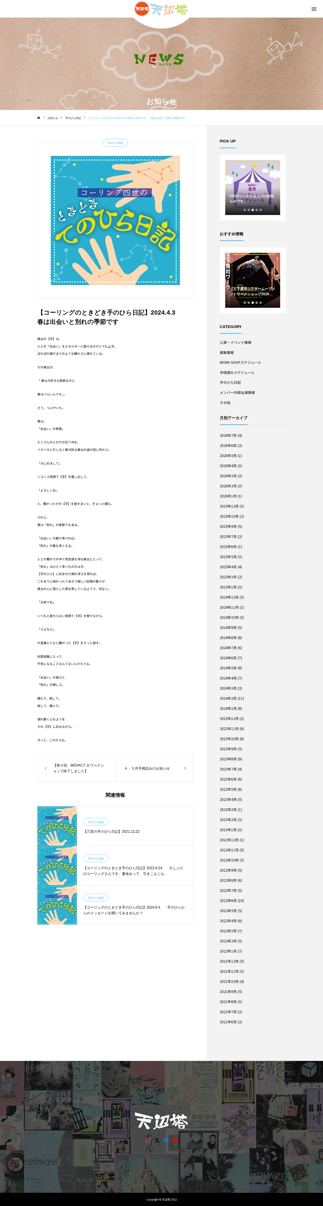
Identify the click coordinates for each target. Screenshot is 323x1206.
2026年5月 (228, 455)
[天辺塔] (161, 8)
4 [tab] (257, 210)
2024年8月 (228, 637)
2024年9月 (228, 627)
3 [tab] (253, 210)
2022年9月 (228, 870)
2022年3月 (228, 930)
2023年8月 (228, 758)
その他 (225, 402)
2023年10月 (229, 738)
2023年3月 (228, 809)
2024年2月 (228, 698)
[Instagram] (148, 1140)
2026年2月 (228, 485)
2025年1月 (228, 587)
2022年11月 (229, 850)
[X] (157, 1140)
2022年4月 (228, 920)
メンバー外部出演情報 (237, 392)
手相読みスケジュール (237, 372)
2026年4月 (228, 465)
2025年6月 (228, 546)
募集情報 (227, 352)
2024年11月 (229, 607)
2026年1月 (228, 496)
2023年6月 (228, 779)
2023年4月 (228, 799)
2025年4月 (228, 566)
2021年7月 (228, 1011)
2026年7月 (228, 435)
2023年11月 (229, 728)
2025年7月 (228, 536)
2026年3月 (228, 475)
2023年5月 (228, 789)
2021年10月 (229, 981)
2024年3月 (228, 688)
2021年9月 (228, 991)
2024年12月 (229, 597)
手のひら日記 (115, 143)
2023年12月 (229, 718)
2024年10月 (229, 617)
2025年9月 (228, 526)
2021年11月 (229, 971)
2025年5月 (228, 556)
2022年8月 (228, 880)
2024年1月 (228, 708)
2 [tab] (249, 210)
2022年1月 (228, 951)
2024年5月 (228, 667)
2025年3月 (228, 576)
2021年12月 (229, 961)
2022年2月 (228, 941)
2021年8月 (228, 1001)
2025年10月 (229, 516)
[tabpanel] (252, 187)
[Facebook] (166, 1140)
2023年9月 (228, 748)
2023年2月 (228, 819)
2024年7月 (228, 647)
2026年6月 (228, 445)
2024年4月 (228, 678)
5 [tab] (260, 210)
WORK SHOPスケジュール (240, 362)
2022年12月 (229, 839)
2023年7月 (228, 769)
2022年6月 (228, 900)
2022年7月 (228, 890)
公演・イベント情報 (235, 342)
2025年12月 (229, 506)
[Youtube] (175, 1140)
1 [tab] (245, 210)
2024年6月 (228, 657)
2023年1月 (228, 829)
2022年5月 (228, 910)
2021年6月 (228, 1021)
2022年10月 (229, 860)
